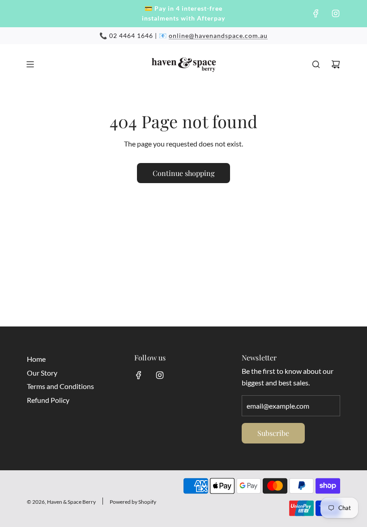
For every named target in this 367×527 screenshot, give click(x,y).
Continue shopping (183, 173)
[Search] (316, 64)
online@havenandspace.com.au (218, 35)
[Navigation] (30, 64)
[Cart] (336, 64)
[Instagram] (336, 13)
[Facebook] (316, 13)
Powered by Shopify (133, 501)
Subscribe (273, 433)
